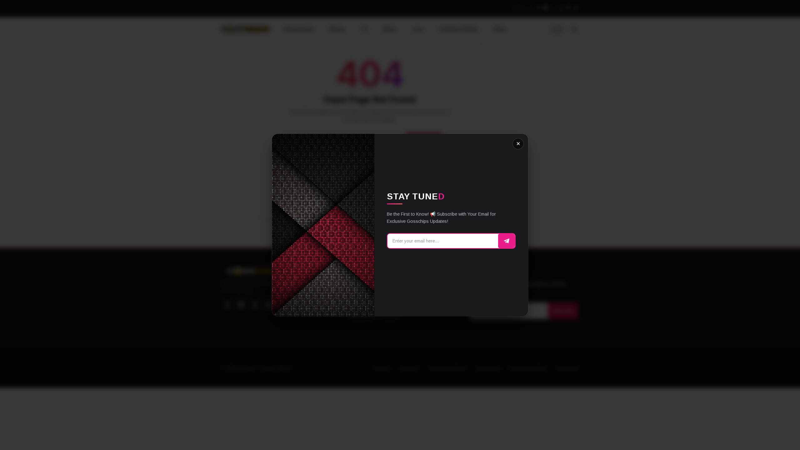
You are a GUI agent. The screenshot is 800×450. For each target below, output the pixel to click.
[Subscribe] (506, 241)
